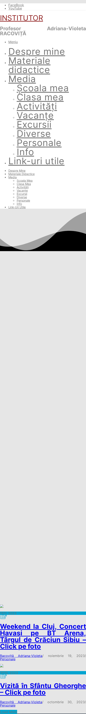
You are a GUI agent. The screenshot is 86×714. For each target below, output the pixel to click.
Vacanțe (35, 115)
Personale (39, 142)
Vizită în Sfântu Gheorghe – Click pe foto (43, 689)
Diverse (34, 133)
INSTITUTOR (21, 17)
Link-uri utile (36, 161)
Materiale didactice (29, 65)
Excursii (34, 124)
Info (25, 151)
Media (22, 78)
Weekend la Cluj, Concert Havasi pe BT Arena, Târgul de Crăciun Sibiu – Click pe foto (43, 636)
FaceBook (16, 5)
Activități (37, 106)
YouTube (15, 8)
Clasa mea (40, 97)
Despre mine (36, 51)
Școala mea (43, 88)
